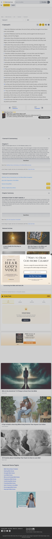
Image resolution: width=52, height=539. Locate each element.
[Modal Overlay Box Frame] (26, 269)
